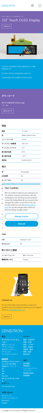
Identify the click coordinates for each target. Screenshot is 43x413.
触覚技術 (5, 359)
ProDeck (5, 376)
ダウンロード (7, 111)
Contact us (6, 26)
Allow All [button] (21, 224)
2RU (3, 371)
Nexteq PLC (6, 400)
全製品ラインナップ (9, 366)
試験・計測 (27, 342)
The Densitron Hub (8, 386)
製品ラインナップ (8, 345)
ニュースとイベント (30, 368)
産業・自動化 (28, 347)
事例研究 (26, 366)
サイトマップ (6, 396)
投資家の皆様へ (29, 373)
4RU (3, 374)
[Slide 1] (20, 55)
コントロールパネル (9, 364)
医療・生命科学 (29, 340)
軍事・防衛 (27, 352)
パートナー (27, 371)
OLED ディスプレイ (9, 349)
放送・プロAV (28, 345)
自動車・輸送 (28, 349)
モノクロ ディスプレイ (10, 354)
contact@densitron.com (17, 310)
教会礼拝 (26, 354)
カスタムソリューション (10, 361)
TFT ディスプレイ (8, 347)
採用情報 (26, 376)
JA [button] (40, 6)
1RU (3, 369)
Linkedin (4, 403)
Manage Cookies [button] (21, 216)
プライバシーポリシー (10, 398)
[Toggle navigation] (32, 5)
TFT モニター (6, 352)
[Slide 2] (23, 55)
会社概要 (26, 363)
